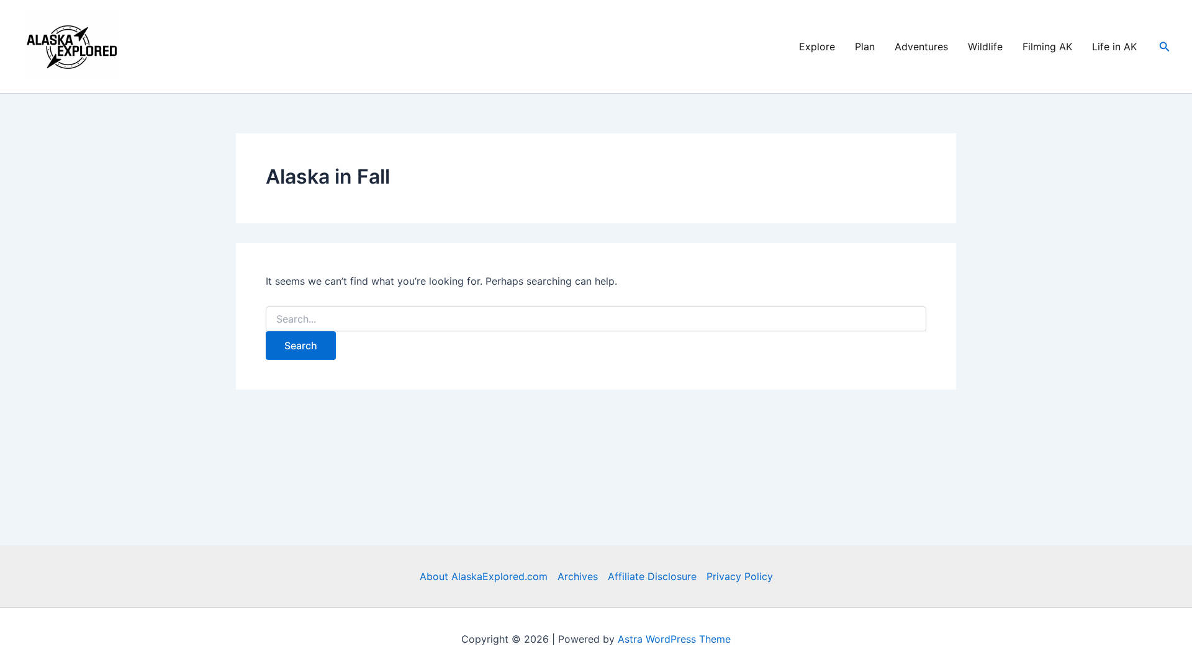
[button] (1164, 47)
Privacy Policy (740, 576)
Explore (817, 46)
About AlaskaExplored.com (484, 576)
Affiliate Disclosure (652, 576)
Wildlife (985, 46)
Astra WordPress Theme (674, 639)
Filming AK (1047, 46)
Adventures (921, 46)
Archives (578, 576)
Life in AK (1114, 46)
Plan (865, 46)
